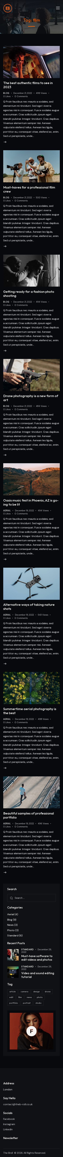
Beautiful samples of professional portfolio (28, 815)
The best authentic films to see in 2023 (28, 85)
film (20, 997)
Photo (11, 930)
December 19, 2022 (24, 510)
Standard (12, 935)
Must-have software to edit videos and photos (36, 958)
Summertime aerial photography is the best (29, 711)
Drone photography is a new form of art (30, 398)
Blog (6, 93)
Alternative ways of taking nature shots (29, 606)
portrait (27, 1003)
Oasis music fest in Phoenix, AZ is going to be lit (30, 502)
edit (11, 997)
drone (48, 991)
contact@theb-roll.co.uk (18, 1104)
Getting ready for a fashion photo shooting (28, 293)
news (29, 997)
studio (39, 1003)
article (12, 991)
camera (24, 991)
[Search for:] (31, 898)
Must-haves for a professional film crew (29, 189)
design (36, 991)
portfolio (13, 1003)
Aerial (7, 510)
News (10, 925)
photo (40, 997)
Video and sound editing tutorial (37, 975)
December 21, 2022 (22, 93)
